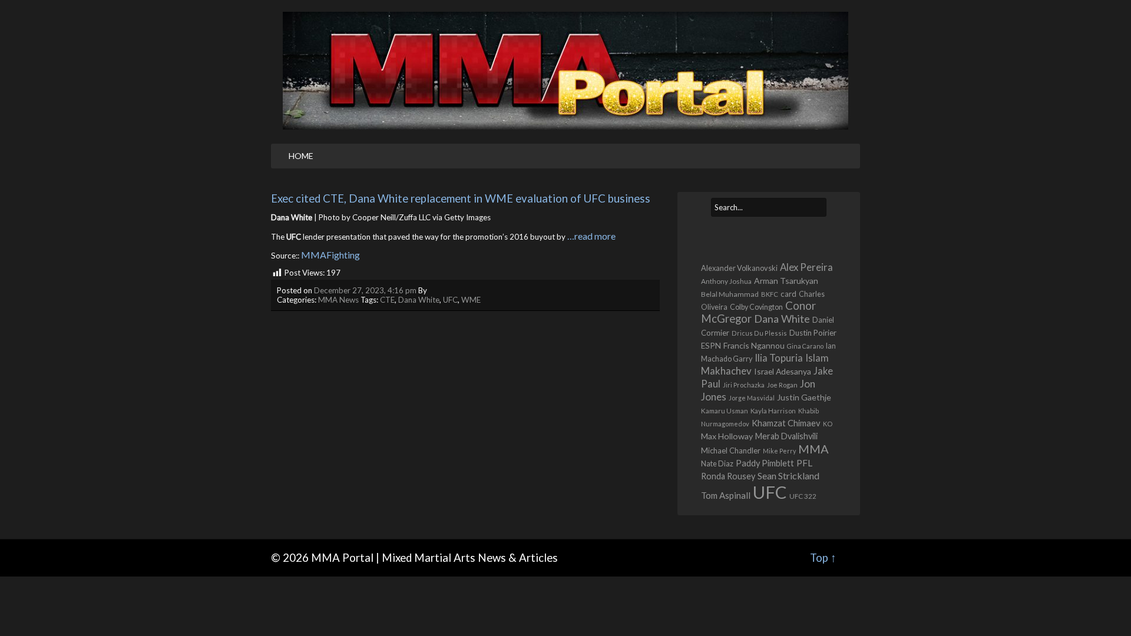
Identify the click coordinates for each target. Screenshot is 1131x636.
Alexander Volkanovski (739, 268)
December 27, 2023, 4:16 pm (365, 290)
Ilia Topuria (779, 358)
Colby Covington (756, 307)
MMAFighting (330, 254)
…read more (591, 235)
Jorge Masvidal (752, 398)
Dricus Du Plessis (759, 333)
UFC (450, 299)
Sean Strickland (788, 475)
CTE (387, 299)
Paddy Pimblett (765, 463)
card (788, 294)
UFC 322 (802, 496)
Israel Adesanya (782, 371)
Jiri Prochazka (744, 385)
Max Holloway (727, 436)
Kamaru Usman (724, 411)
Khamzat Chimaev (786, 423)
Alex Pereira (806, 267)
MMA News (338, 299)
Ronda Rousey (728, 476)
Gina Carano (805, 346)
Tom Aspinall (725, 495)
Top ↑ (823, 557)
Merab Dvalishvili (786, 436)
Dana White (418, 299)
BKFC (769, 294)
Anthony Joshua (726, 281)
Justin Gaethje (804, 397)
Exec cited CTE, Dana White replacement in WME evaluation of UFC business (460, 198)
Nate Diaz (717, 463)
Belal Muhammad (730, 294)
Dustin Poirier (812, 332)
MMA (813, 449)
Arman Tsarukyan (786, 281)
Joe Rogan (782, 385)
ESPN (711, 345)
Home (301, 156)
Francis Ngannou (754, 345)
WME (471, 299)
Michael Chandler (730, 450)
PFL (804, 463)
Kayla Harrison (773, 411)
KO (827, 424)
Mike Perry (779, 451)
